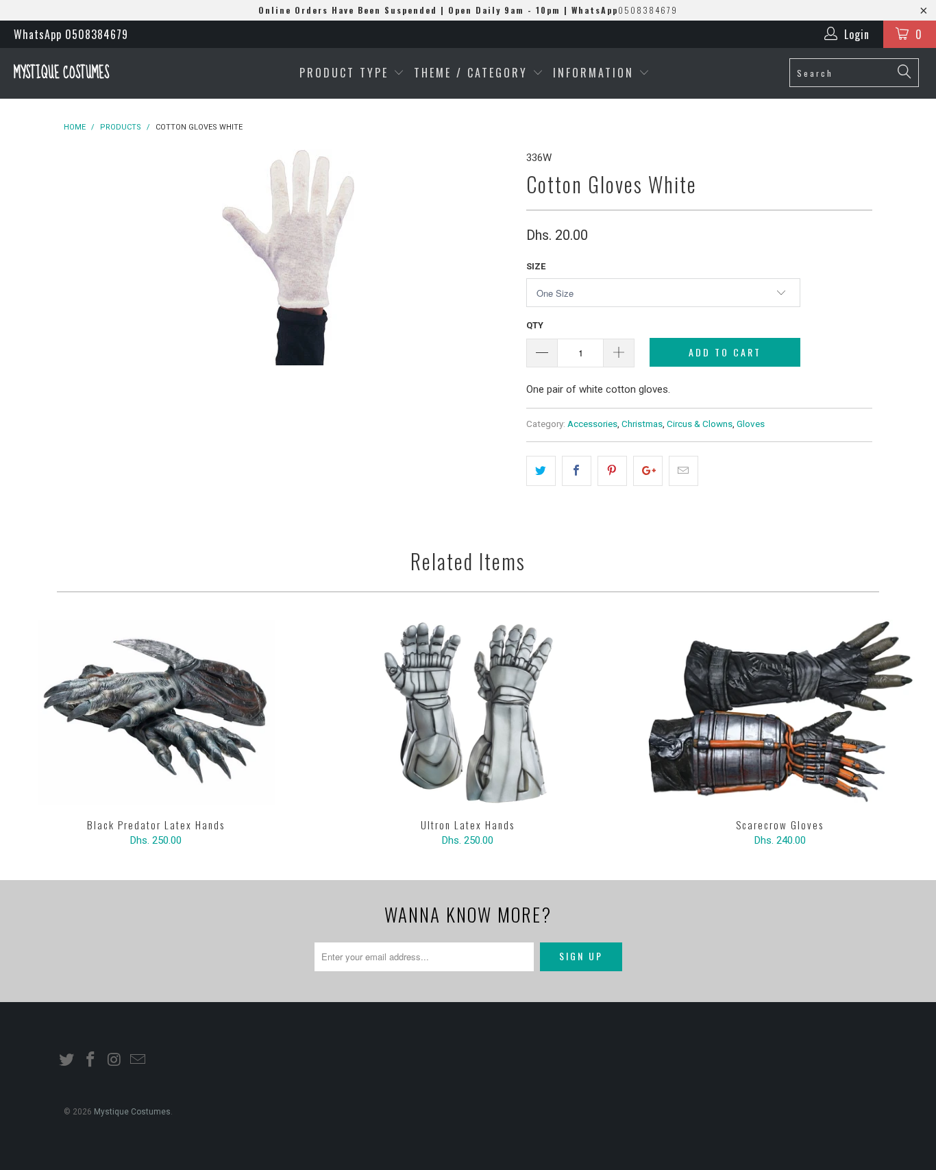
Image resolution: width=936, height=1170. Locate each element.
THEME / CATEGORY (471, 72)
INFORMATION (596, 72)
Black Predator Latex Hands (155, 712)
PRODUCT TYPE (346, 72)
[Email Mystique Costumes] (138, 1060)
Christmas (642, 423)
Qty (534, 325)
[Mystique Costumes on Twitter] (67, 1060)
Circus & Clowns (699, 423)
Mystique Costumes (61, 73)
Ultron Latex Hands (467, 712)
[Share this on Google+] (648, 471)
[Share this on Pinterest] (612, 471)
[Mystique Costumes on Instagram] (114, 1060)
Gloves (751, 423)
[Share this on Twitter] (541, 471)
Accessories (592, 423)
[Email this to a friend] (683, 471)
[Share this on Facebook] (576, 471)
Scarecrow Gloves (780, 712)
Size (535, 266)
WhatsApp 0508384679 (71, 34)
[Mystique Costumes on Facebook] (91, 1060)
